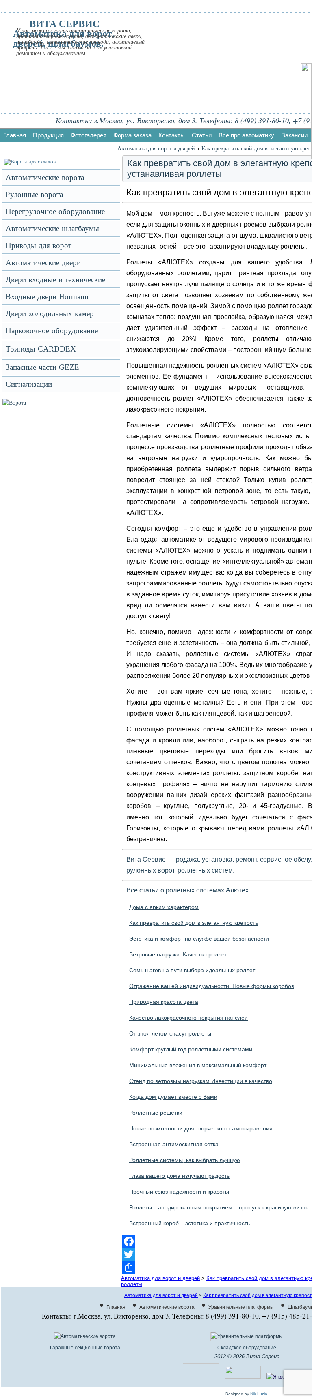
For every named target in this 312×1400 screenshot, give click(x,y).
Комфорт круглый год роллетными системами (190, 1049)
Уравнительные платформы (241, 1307)
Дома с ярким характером (164, 907)
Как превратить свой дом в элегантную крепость (193, 923)
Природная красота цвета (163, 1002)
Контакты (171, 135)
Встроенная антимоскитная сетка (174, 1144)
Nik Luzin (258, 1393)
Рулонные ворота (34, 194)
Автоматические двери (43, 262)
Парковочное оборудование (52, 330)
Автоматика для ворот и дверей (156, 148)
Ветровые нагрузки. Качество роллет (178, 954)
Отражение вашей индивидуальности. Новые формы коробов (211, 986)
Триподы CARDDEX (41, 349)
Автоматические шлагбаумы (52, 228)
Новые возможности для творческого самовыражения (201, 1128)
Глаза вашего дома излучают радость (179, 1176)
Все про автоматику (246, 135)
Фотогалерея (88, 135)
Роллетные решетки (155, 1112)
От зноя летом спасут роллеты (170, 1033)
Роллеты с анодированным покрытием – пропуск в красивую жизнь (218, 1207)
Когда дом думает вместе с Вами (173, 1096)
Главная (14, 135)
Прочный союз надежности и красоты (179, 1191)
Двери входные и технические (55, 279)
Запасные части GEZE (42, 367)
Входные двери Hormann (47, 296)
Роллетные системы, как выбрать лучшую (184, 1160)
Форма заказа (132, 135)
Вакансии (294, 135)
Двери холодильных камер (50, 313)
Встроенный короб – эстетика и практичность (189, 1223)
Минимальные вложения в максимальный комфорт (197, 1065)
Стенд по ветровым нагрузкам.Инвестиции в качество (200, 1081)
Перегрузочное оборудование (55, 211)
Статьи (202, 135)
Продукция (48, 135)
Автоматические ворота (45, 177)
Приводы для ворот (39, 245)
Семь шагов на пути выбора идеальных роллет (192, 970)
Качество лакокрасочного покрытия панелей (188, 1017)
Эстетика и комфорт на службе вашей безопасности (199, 938)
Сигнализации (29, 384)
